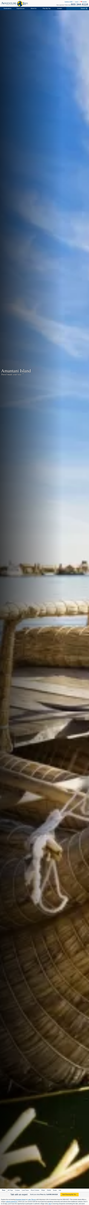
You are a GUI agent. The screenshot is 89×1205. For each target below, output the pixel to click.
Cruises (17, 1190)
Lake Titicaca (32, 1199)
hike (49, 1203)
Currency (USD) (69, 1)
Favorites (84, 1)
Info (60, 1190)
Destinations (7, 8)
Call (52, 1194)
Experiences (20, 8)
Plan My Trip (46, 8)
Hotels (49, 1190)
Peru (3, 1190)
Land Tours (25, 1190)
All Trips (10, 1190)
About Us (33, 8)
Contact (59, 8)
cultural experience (11, 1201)
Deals (55, 1190)
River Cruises (35, 1190)
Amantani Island (21, 1199)
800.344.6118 (79, 4)
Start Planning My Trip (69, 1194)
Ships (43, 1190)
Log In (76, 1)
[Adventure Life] (14, 3)
